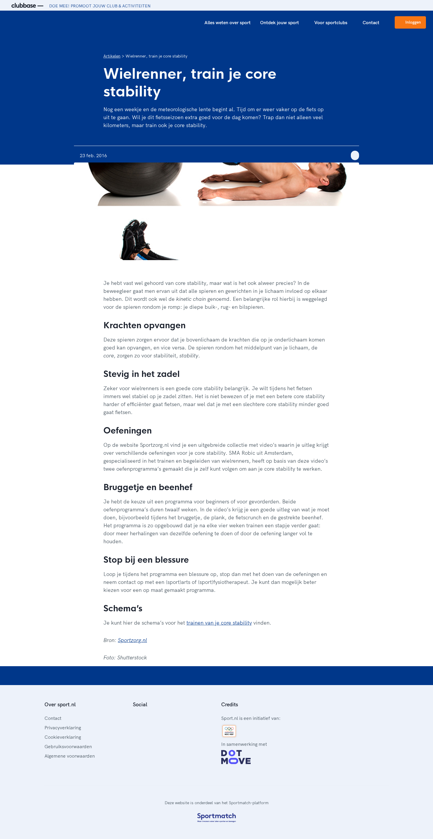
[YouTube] (163, 717)
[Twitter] (154, 717)
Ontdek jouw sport (279, 22)
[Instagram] (144, 717)
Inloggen (413, 22)
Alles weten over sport (227, 22)
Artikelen (111, 56)
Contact (371, 22)
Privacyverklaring (62, 727)
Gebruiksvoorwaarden (68, 746)
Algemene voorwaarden (69, 756)
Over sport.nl (60, 704)
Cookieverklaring (62, 737)
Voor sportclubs (330, 22)
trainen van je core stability (219, 622)
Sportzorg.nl (132, 640)
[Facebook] (135, 717)
